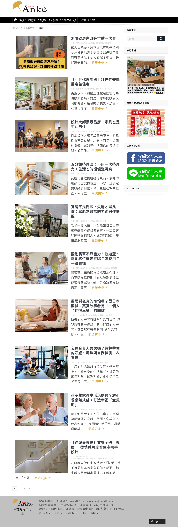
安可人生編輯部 (81, 43)
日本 (106, 315)
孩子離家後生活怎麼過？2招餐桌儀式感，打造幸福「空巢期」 (95, 399)
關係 (104, 221)
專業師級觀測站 (79, 458)
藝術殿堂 (108, 131)
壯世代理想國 (89, 88)
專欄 (74, 20)
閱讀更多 (99, 62)
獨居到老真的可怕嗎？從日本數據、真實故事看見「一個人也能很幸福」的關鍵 (95, 305)
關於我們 (91, 20)
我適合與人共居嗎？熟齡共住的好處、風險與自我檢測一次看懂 (95, 352)
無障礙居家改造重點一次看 (93, 38)
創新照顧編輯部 (81, 456)
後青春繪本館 (65, 20)
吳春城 (78, 88)
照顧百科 (22, 20)
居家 (92, 43)
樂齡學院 (32, 20)
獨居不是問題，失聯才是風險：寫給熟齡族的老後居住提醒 (95, 211)
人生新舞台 (42, 20)
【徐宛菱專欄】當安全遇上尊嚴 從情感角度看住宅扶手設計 (95, 447)
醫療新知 (114, 268)
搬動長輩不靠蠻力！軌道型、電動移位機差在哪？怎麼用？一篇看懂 (95, 258)
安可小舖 (82, 20)
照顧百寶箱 (99, 43)
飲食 (106, 409)
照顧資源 (106, 268)
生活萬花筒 (53, 20)
